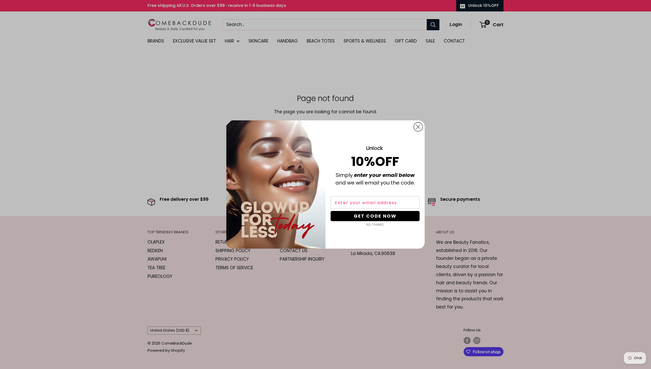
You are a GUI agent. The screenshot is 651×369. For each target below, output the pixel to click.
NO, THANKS (375, 224)
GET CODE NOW (375, 216)
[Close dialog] (418, 126)
